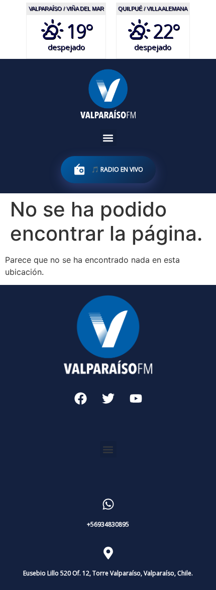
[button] (108, 137)
